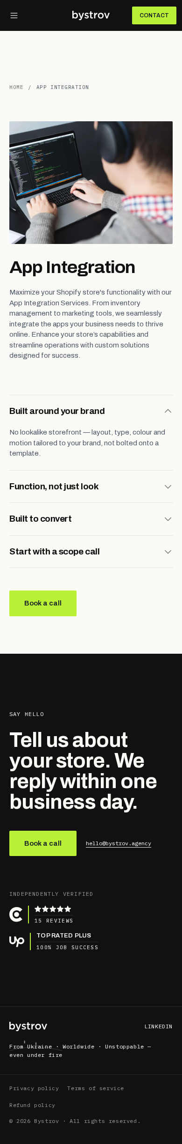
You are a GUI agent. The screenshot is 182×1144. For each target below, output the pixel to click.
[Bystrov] (91, 15)
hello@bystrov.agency (118, 843)
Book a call (43, 603)
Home (16, 87)
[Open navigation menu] (14, 15)
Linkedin (158, 1026)
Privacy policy (34, 1088)
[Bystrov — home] (28, 1026)
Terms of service (95, 1088)
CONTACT (154, 15)
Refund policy (32, 1104)
